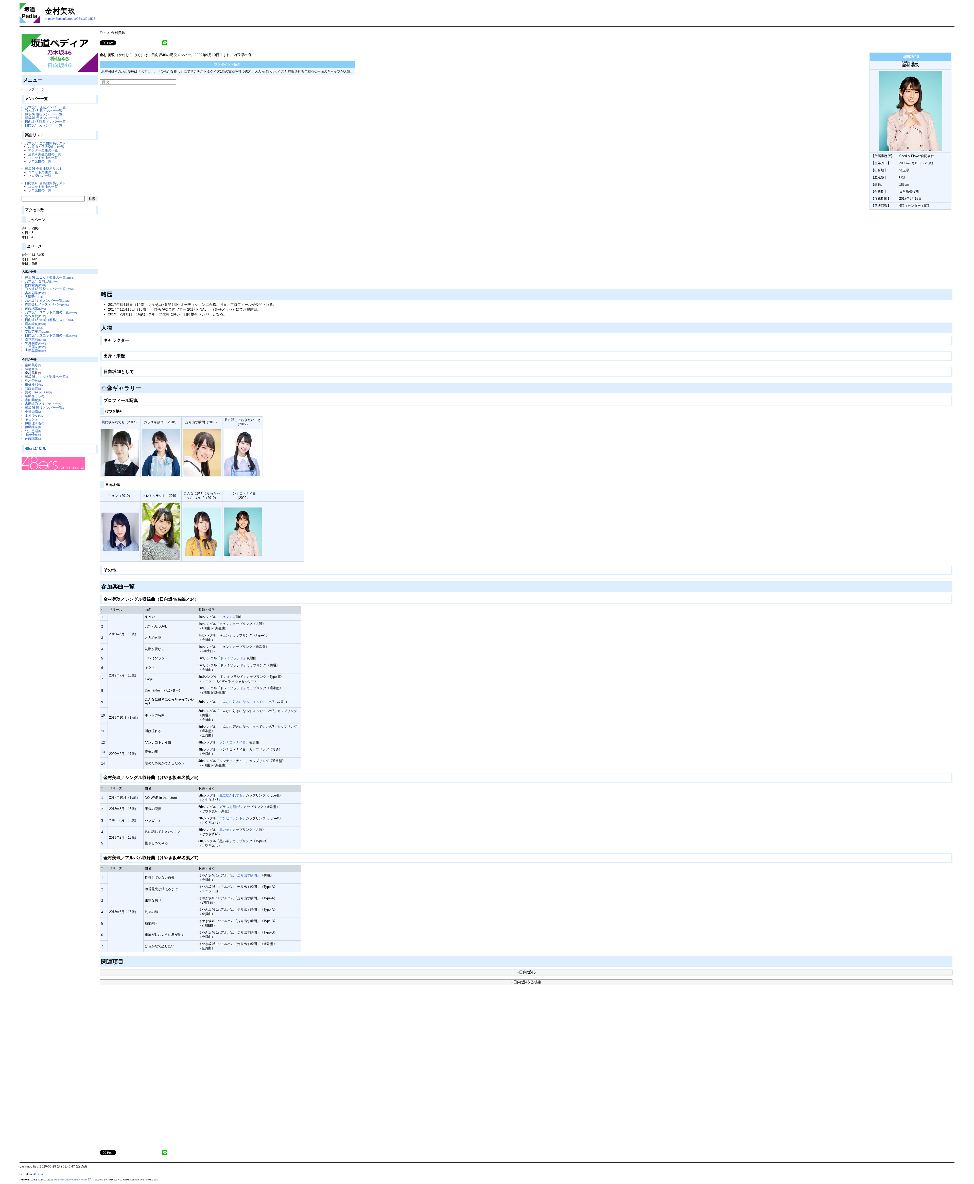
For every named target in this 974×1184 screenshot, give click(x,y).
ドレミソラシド (231, 658)
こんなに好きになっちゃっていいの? (246, 702)
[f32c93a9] (139, 399)
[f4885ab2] (200, 598)
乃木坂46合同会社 (42, 281)
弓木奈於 (35, 316)
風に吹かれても (230, 795)
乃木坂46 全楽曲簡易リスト (45, 143)
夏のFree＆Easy (38, 392)
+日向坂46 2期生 (526, 982)
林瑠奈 (34, 328)
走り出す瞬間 (247, 875)
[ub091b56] (136, 585)
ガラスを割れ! (229, 807)
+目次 (104, 82)
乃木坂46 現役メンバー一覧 (45, 107)
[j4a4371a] (135, 370)
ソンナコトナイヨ (232, 742)
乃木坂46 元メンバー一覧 (43, 111)
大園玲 (34, 297)
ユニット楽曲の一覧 (43, 158)
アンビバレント (230, 818)
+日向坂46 (526, 972)
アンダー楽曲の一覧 (43, 150)
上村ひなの (34, 415)
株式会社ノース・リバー (47, 304)
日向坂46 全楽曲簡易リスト (45, 183)
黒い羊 (224, 830)
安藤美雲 (33, 388)
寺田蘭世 (33, 400)
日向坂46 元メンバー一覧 (43, 125)
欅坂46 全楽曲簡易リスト (43, 169)
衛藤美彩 (33, 365)
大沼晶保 (35, 351)
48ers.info (39, 1174)
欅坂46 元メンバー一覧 (42, 118)
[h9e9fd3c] (121, 483)
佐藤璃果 (35, 308)
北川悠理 (33, 431)
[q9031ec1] (143, 387)
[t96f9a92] (114, 293)
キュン (31, 419)
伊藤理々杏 (34, 423)
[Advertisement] (252, 249)
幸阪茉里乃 (37, 331)
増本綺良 (35, 324)
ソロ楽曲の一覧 (39, 161)
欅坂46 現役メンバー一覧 (43, 114)
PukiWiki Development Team (70, 1179)
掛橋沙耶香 (34, 384)
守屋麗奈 (35, 347)
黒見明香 (35, 343)
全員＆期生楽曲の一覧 (44, 154)
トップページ (35, 89)
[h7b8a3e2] (202, 776)
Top (103, 33)
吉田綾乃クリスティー (43, 404)
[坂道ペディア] (60, 53)
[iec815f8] (202, 856)
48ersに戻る (35, 448)
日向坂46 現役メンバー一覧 (45, 122)
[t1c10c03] (114, 327)
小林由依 (33, 411)
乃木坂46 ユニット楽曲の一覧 (51, 312)
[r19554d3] (126, 355)
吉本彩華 (35, 293)
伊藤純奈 (33, 427)
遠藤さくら (34, 396)
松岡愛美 (35, 285)
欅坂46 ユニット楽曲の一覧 (49, 277)
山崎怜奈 (33, 435)
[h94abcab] (125, 960)
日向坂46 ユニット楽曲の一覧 (51, 335)
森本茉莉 (35, 339)
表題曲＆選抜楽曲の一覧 (46, 147)
